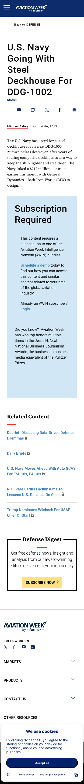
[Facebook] (15, 647)
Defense (33, 24)
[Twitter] (5, 647)
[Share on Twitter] (47, 110)
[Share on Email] (19, 110)
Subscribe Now (40, 582)
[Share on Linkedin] (33, 110)
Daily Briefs (16, 453)
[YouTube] (24, 647)
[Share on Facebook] (61, 110)
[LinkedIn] (33, 647)
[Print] (75, 110)
